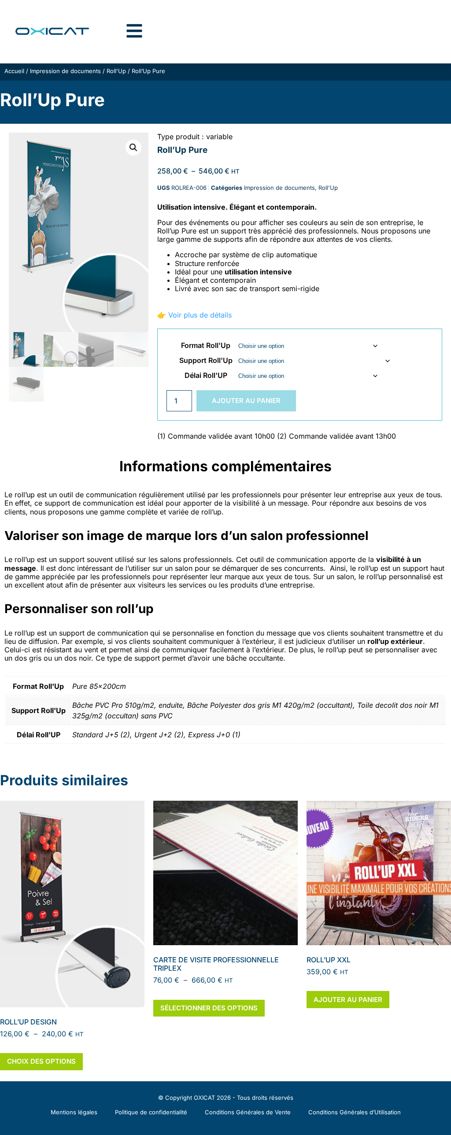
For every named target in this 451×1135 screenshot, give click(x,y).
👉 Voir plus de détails (194, 315)
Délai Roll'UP (206, 375)
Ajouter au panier (246, 400)
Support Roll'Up (206, 360)
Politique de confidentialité (151, 1112)
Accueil (14, 70)
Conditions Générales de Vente (248, 1112)
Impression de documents (65, 70)
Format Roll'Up (205, 345)
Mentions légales (74, 1112)
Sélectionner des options (209, 1008)
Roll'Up (116, 70)
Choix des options (41, 1061)
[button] (133, 147)
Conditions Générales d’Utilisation (354, 1112)
